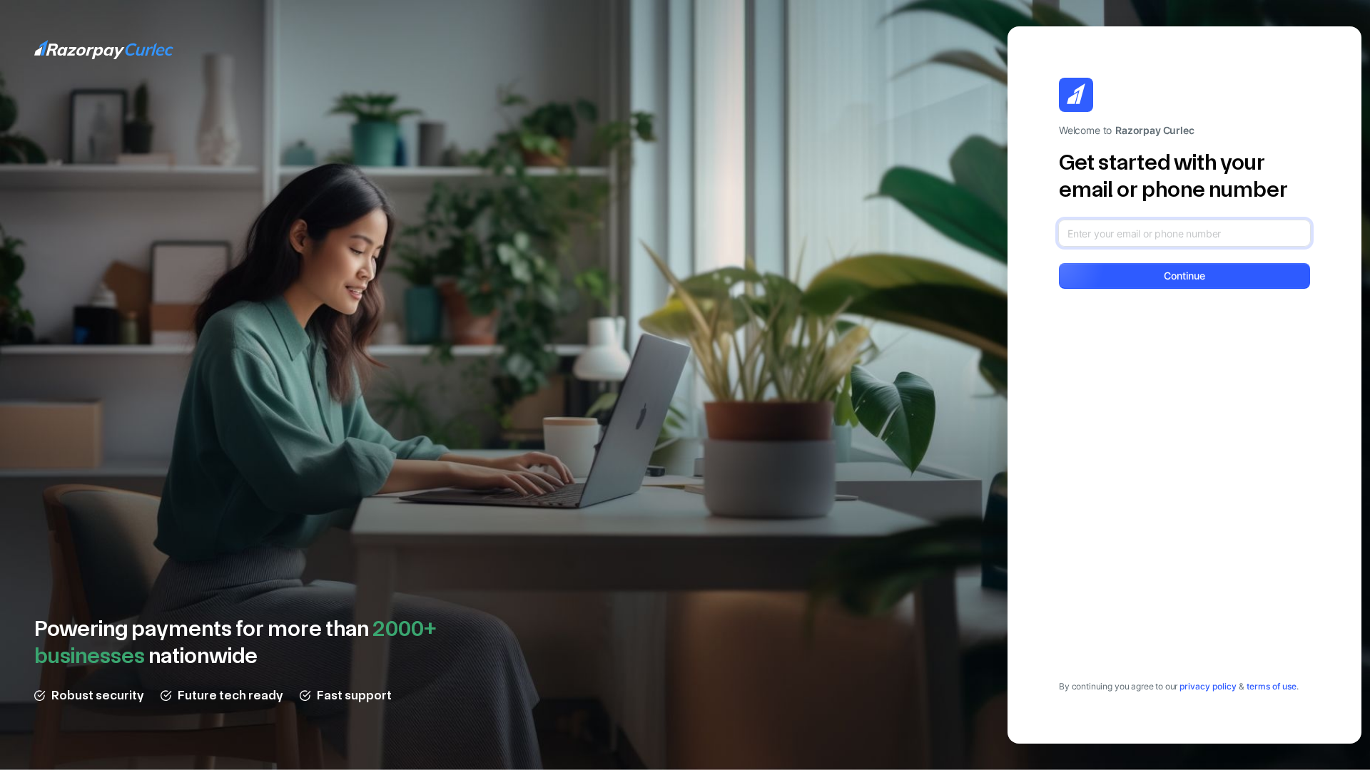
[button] (1184, 276)
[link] (1208, 686)
